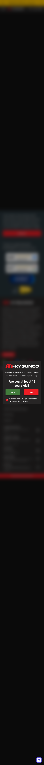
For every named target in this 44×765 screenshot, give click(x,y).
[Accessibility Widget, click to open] (39, 760)
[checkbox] (22, 399)
